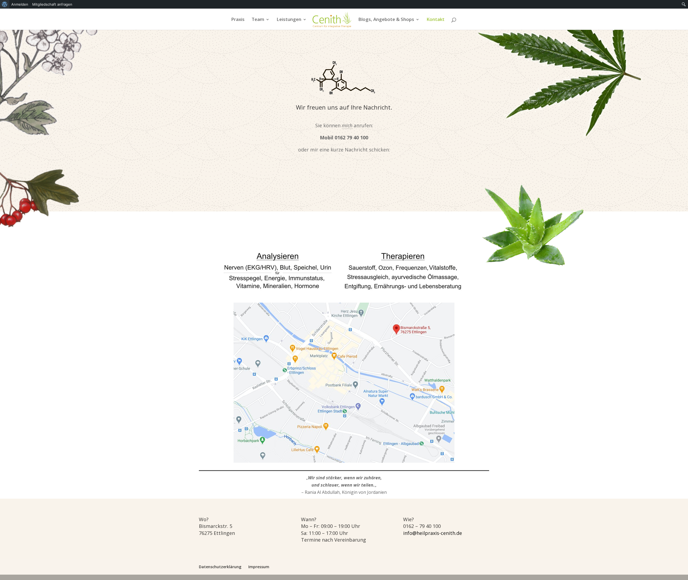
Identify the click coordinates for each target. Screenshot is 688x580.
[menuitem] (4, 4)
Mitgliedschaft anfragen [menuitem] (52, 4)
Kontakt (436, 19)
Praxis (238, 19)
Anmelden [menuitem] (19, 4)
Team (258, 19)
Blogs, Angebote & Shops (386, 19)
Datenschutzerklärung (220, 566)
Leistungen (289, 19)
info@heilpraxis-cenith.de (432, 533)
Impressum (258, 566)
